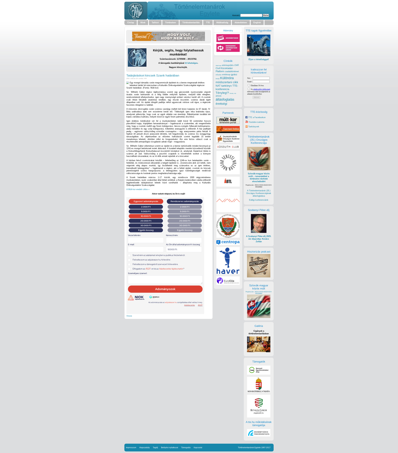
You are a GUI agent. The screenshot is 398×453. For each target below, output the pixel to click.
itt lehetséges (191, 63)
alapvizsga (218, 65)
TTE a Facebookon (257, 117)
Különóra (227, 78)
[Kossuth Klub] (228, 148)
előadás (218, 75)
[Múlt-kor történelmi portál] (228, 123)
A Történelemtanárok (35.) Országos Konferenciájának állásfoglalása (258, 193)
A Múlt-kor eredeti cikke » (137, 189)
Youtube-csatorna (256, 122)
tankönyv (226, 85)
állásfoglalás (225, 99)
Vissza (129, 316)
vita (235, 93)
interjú (218, 78)
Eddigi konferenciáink (258, 200)
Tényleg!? (222, 92)
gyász (234, 74)
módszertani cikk (227, 82)
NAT (218, 85)
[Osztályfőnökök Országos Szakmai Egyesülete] (228, 142)
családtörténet (232, 71)
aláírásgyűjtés (228, 65)
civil (236, 65)
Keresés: (236, 15)
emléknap (226, 75)
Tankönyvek (253, 126)
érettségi (221, 103)
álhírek (218, 96)
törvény (232, 93)
